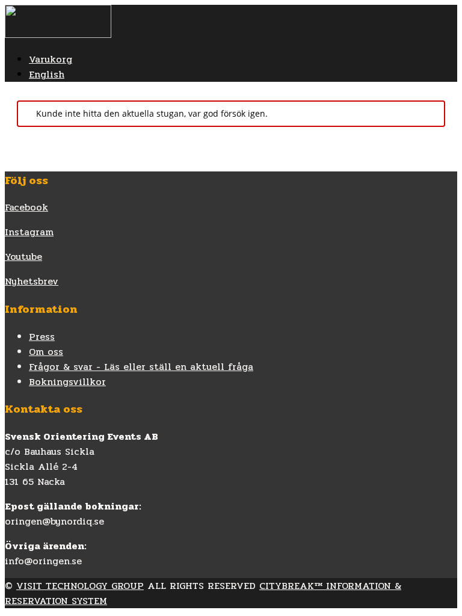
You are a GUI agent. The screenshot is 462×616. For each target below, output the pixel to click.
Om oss (46, 351)
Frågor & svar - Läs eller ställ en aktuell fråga (141, 366)
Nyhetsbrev (31, 281)
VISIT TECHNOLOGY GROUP (80, 585)
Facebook (26, 207)
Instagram (29, 231)
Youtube (23, 256)
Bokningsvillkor (67, 381)
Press (42, 336)
